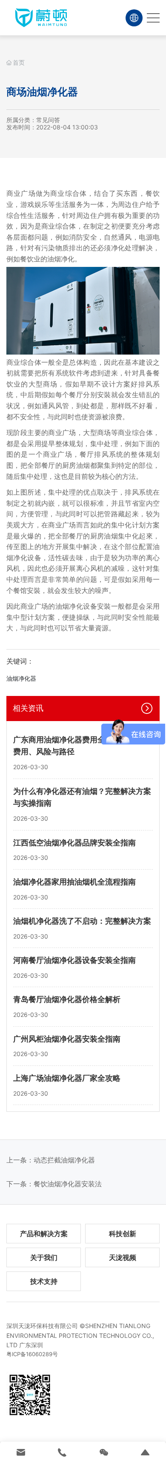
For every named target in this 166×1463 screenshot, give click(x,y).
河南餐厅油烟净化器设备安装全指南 (74, 960)
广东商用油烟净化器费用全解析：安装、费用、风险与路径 (82, 745)
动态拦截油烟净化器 (64, 1160)
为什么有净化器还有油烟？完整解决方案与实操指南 (82, 797)
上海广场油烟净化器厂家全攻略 (66, 1078)
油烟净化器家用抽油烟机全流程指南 (74, 881)
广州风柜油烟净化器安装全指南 (66, 1038)
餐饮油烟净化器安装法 (68, 1184)
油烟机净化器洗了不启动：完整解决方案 (82, 920)
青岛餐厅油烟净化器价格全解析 (66, 999)
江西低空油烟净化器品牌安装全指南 (74, 842)
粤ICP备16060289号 (32, 1354)
